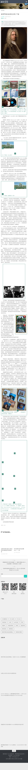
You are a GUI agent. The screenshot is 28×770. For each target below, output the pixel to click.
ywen (3, 16)
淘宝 (22, 592)
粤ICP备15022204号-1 (20, 754)
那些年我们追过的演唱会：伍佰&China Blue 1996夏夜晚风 (13, 657)
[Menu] (26, 1)
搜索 (2, 574)
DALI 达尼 (12, 619)
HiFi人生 (19, 619)
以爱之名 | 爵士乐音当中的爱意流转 (8, 673)
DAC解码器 (4, 619)
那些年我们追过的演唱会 (7, 632)
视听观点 (11, 628)
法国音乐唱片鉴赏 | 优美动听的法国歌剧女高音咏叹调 (6, 550)
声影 (22, 622)
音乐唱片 (3, 10)
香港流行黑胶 (19, 632)
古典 (10, 622)
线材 (17, 625)
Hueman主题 (19, 758)
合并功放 (16, 622)
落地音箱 (4, 628)
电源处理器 (10, 625)
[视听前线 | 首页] (5, 2)
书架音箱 (4, 622)
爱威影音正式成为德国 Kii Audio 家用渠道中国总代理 (12, 724)
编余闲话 (23, 625)
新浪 (14, 592)
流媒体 (3, 625)
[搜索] (25, 576)
